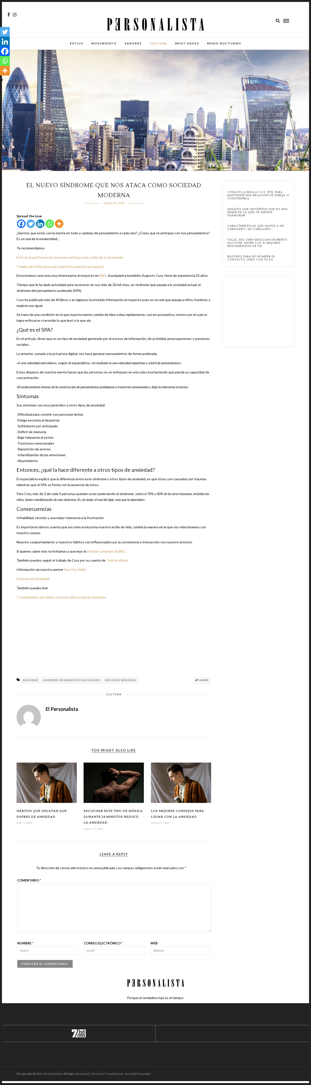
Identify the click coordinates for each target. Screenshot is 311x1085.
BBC (103, 275)
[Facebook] (21, 223)
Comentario (29, 880)
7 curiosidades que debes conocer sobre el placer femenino (61, 597)
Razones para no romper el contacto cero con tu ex (251, 258)
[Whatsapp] (49, 223)
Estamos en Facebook (33, 579)
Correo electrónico (103, 943)
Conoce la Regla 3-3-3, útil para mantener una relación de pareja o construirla (258, 195)
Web (154, 943)
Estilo (76, 43)
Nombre (25, 943)
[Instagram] (15, 15)
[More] (59, 223)
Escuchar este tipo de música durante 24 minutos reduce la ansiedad (113, 817)
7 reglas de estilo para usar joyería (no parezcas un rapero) (60, 266)
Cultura (158, 43)
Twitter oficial (116, 560)
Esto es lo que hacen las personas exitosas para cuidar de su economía (70, 257)
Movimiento (104, 43)
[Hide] (2, 80)
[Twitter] (30, 223)
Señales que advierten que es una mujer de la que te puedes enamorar (257, 212)
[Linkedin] (40, 223)
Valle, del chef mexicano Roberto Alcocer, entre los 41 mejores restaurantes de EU (257, 243)
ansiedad (30, 680)
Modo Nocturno (224, 43)
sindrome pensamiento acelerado (71, 680)
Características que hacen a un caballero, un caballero (255, 227)
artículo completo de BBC (106, 551)
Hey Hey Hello (75, 569)
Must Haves (187, 43)
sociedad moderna (120, 680)
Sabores (133, 43)
